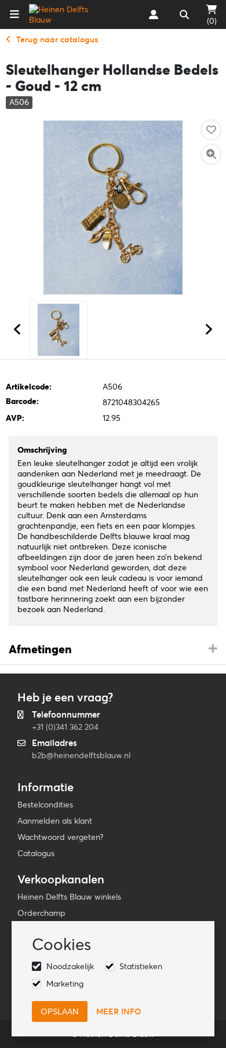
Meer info (118, 1011)
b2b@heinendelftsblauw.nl (81, 755)
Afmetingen (40, 649)
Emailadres (54, 742)
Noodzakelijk (70, 966)
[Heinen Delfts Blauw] (66, 14)
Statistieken (140, 966)
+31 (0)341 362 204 (65, 727)
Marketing (64, 983)
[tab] (113, 650)
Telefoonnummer (66, 714)
